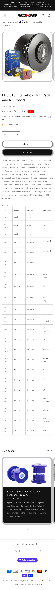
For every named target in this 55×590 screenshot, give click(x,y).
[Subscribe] (40, 551)
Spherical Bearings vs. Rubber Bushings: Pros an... (24, 493)
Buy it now (27, 152)
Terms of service (20, 584)
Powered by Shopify (21, 581)
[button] (5, 15)
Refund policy (35, 581)
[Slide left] (22, 87)
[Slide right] (33, 87)
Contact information (35, 584)
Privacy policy (47, 581)
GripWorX (11, 581)
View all (50, 451)
